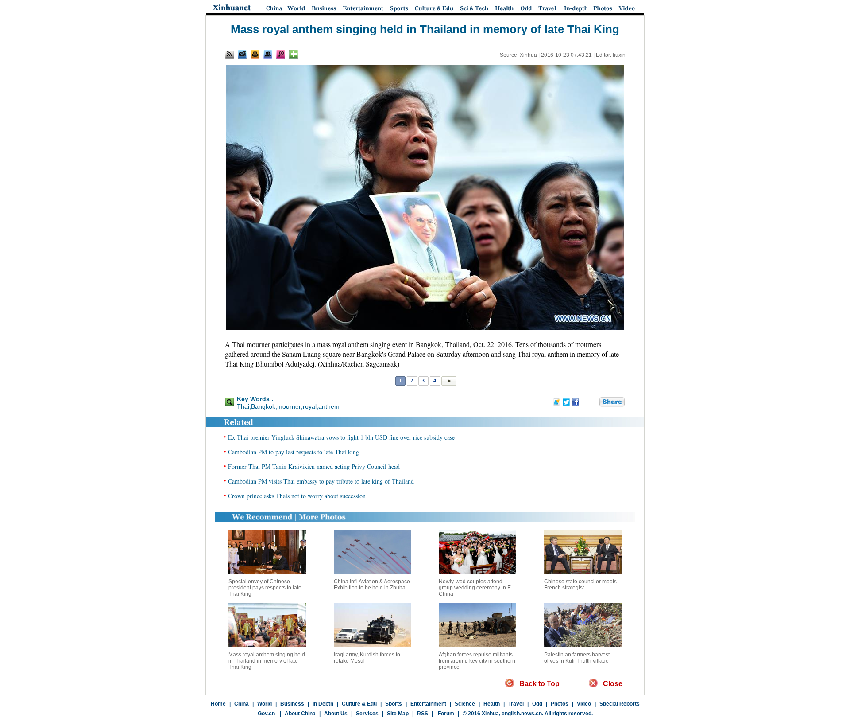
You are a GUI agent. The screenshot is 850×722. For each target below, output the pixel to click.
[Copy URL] (267, 54)
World (264, 704)
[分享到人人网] (593, 402)
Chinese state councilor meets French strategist (580, 584)
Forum (445, 713)
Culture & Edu (359, 704)
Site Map (398, 713)
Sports (393, 704)
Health (491, 704)
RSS (422, 713)
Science (465, 704)
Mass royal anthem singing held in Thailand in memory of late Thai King (266, 661)
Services (367, 713)
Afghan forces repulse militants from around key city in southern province (477, 661)
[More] (293, 54)
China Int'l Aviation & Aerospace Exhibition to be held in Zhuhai (372, 584)
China (241, 704)
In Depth (323, 704)
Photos (559, 704)
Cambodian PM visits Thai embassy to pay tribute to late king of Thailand (321, 481)
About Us (336, 713)
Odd (537, 704)
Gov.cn (266, 713)
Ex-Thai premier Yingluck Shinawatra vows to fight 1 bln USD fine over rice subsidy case (341, 437)
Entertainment (428, 704)
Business (292, 704)
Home (218, 704)
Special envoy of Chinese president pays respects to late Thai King (264, 587)
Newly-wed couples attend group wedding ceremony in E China (475, 587)
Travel (516, 704)
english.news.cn (522, 713)
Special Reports (619, 704)
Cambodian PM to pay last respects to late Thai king (293, 452)
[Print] (255, 54)
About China (300, 713)
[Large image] (280, 54)
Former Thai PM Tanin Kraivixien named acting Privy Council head (314, 466)
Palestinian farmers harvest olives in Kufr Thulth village (577, 658)
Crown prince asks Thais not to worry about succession (297, 496)
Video (584, 704)
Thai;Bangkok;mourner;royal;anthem (288, 406)
